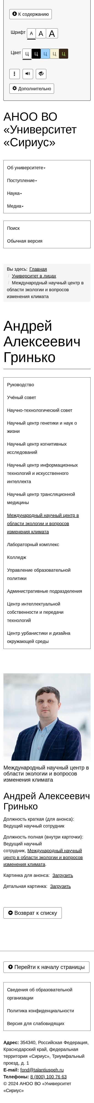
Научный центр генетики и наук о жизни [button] (42, 427)
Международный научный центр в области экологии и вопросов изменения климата (45, 289)
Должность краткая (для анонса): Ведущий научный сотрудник (39, 822)
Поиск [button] (13, 228)
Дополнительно (34, 88)
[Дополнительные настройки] (41, 74)
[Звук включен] (28, 74)
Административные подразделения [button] (44, 591)
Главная (38, 269)
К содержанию (33, 14)
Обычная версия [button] (24, 240)
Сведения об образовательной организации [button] (39, 993)
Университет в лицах (34, 275)
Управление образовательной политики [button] (38, 574)
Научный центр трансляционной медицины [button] (41, 498)
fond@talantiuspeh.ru (42, 1069)
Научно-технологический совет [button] (39, 410)
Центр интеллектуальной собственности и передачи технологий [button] (35, 612)
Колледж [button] (16, 557)
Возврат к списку (35, 913)
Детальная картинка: (37, 886)
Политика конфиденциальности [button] (40, 1010)
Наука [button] (13, 193)
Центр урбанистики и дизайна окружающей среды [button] (38, 637)
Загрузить (62, 875)
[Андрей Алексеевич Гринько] (47, 717)
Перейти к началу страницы (49, 967)
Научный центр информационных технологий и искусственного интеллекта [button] (42, 473)
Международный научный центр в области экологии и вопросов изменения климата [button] (43, 523)
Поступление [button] (21, 180)
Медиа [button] (14, 206)
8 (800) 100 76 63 (48, 1076)
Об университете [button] (25, 167)
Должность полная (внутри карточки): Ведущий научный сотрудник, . (44, 850)
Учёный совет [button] (21, 397)
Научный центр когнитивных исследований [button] (37, 448)
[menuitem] (47, 167)
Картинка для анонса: (38, 875)
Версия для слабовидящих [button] (35, 1023)
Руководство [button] (20, 384)
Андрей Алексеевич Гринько (42, 341)
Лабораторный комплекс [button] (33, 544)
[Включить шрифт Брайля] (14, 74)
